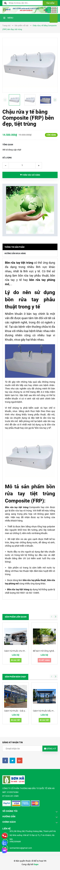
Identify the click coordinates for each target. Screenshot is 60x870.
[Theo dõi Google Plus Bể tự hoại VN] (19, 760)
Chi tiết (16, 660)
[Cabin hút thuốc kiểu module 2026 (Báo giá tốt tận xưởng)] (44, 696)
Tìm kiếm (50, 3)
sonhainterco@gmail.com (21, 848)
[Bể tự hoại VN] (13, 780)
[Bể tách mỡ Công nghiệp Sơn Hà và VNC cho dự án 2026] (44, 636)
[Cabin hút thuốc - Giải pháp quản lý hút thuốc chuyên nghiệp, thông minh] (15, 696)
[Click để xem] (30, 65)
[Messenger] (4, 850)
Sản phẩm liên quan (15, 617)
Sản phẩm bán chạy (15, 676)
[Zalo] (4, 843)
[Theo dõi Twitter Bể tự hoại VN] (12, 760)
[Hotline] (5, 836)
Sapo (36, 864)
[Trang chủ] (30, 10)
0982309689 (15, 842)
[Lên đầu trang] (55, 864)
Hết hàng (45, 660)
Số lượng (7, 158)
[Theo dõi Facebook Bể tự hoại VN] (5, 760)
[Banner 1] (30, 210)
